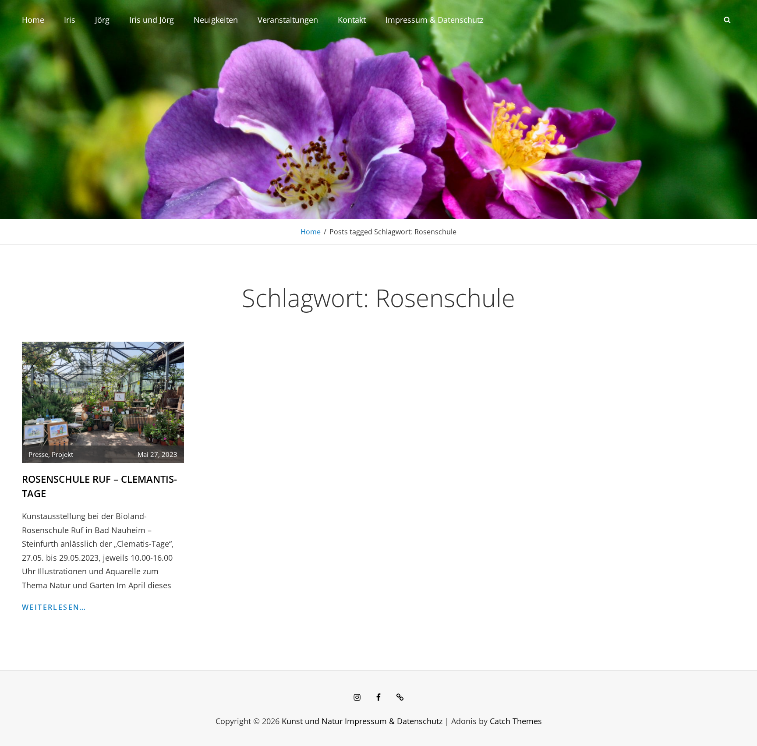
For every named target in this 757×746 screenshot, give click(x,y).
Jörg (102, 19)
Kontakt (352, 19)
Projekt (62, 454)
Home (33, 19)
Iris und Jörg (151, 19)
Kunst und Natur (312, 721)
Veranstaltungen (288, 19)
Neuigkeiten (216, 19)
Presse (38, 454)
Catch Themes (516, 721)
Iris (69, 19)
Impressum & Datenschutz (434, 19)
